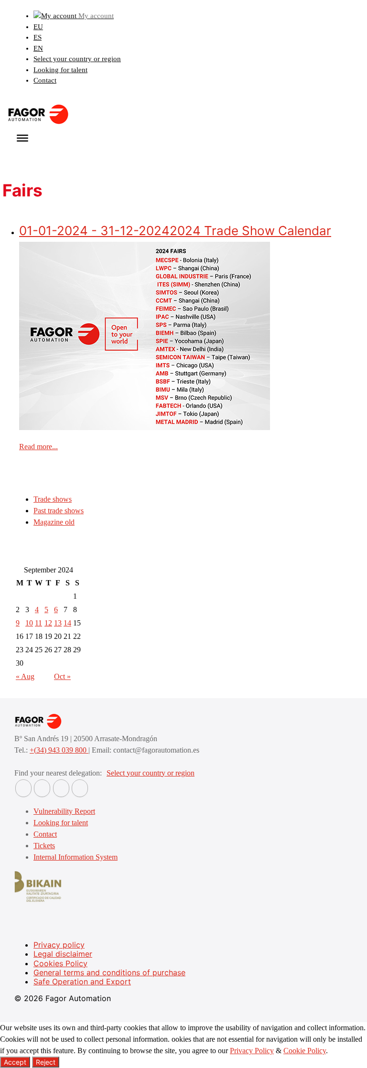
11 (38, 623)
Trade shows (52, 499)
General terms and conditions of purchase (109, 972)
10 (29, 623)
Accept (15, 1062)
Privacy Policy (252, 1050)
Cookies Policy (60, 963)
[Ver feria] (144, 427)
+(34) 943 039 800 (59, 750)
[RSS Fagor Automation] (80, 788)
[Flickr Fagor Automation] (23, 788)
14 (67, 623)
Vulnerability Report (64, 811)
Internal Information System (75, 857)
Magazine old (54, 522)
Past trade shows (58, 511)
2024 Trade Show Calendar (175, 230)
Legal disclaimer (62, 954)
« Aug (25, 676)
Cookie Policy (304, 1050)
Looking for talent (60, 70)
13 (58, 623)
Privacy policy (59, 944)
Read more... (38, 446)
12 (48, 623)
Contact (44, 80)
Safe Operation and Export (82, 981)
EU (38, 27)
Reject (45, 1062)
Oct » (62, 676)
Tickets (44, 845)
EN (38, 48)
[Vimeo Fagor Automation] (61, 788)
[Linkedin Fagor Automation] (42, 788)
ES (37, 37)
